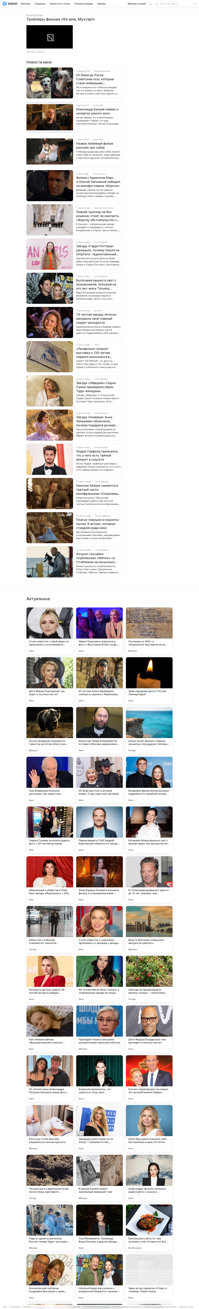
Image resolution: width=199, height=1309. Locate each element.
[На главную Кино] (12, 3)
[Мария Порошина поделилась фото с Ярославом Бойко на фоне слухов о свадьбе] (99, 630)
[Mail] (4, 3)
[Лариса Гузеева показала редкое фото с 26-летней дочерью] (49, 829)
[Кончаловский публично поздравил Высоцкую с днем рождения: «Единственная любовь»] (49, 1277)
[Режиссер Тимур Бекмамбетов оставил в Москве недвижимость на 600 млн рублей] (99, 730)
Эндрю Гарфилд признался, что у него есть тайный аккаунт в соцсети (97, 455)
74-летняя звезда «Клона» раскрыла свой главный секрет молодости (96, 318)
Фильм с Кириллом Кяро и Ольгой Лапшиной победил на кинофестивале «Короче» (98, 182)
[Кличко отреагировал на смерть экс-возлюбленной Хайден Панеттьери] (149, 1078)
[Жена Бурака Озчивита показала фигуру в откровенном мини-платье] (99, 879)
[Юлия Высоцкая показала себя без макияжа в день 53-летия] (149, 1128)
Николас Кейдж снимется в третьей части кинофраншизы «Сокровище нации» (98, 490)
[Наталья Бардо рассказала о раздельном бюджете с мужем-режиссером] (99, 1277)
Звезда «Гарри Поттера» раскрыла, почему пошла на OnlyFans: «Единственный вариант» (97, 250)
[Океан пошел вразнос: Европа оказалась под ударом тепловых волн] (149, 730)
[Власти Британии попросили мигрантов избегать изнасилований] (149, 929)
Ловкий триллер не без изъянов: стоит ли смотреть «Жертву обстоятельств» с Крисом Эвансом (97, 216)
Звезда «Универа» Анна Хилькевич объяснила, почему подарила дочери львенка (95, 421)
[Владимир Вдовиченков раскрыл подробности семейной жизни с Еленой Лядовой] (149, 780)
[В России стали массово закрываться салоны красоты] (49, 1128)
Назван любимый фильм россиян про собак (94, 145)
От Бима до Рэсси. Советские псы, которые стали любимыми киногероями (95, 79)
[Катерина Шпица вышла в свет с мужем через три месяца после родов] (149, 829)
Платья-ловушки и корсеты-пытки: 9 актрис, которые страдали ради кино (98, 524)
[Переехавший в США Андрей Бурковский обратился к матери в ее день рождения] (99, 829)
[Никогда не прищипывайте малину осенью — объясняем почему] (149, 979)
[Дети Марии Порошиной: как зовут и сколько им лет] (49, 680)
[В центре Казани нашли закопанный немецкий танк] (99, 1178)
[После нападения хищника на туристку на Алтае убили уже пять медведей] (49, 730)
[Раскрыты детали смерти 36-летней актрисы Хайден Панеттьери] (49, 979)
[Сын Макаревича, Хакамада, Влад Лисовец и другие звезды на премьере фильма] (99, 1228)
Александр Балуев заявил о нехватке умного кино (97, 111)
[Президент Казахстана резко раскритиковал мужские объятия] (99, 1028)
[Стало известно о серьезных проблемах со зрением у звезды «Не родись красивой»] (99, 929)
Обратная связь (186, 1307)
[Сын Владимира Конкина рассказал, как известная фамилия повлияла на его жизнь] (49, 780)
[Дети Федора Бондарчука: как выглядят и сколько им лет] (149, 1028)
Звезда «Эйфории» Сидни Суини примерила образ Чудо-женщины (96, 387)
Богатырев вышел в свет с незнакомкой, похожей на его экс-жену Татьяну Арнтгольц (96, 284)
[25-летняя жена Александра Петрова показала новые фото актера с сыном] (49, 1078)
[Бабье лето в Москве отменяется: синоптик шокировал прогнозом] (49, 929)
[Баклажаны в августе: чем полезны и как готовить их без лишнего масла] (149, 1228)
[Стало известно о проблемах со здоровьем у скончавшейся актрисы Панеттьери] (49, 630)
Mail (5, 1307)
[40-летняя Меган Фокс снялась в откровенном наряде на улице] (99, 979)
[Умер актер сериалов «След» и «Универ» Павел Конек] (149, 1277)
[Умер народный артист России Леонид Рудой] (149, 680)
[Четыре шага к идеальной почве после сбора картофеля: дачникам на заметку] (49, 1178)
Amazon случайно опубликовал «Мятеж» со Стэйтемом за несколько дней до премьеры (95, 558)
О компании (14, 1307)
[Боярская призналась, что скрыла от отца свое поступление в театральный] (99, 1078)
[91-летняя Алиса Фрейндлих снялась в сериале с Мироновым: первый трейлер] (99, 680)
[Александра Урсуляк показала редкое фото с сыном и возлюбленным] (149, 1178)
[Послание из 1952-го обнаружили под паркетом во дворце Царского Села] (149, 630)
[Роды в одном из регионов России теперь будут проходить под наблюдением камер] (49, 1228)
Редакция (75, 1307)
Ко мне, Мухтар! (34, 15)
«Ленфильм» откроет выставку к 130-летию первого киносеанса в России (93, 353)
